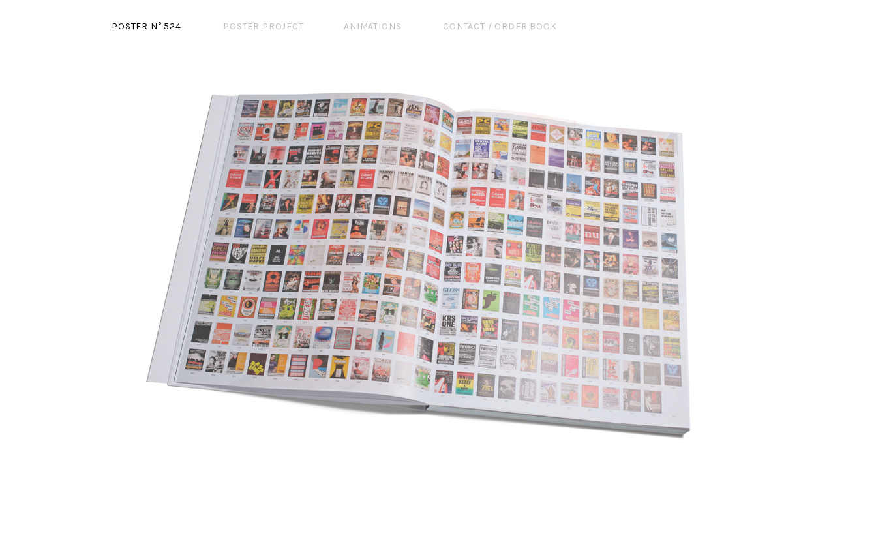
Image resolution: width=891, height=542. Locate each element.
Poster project (263, 26)
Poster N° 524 (146, 26)
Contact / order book (500, 26)
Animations (372, 26)
